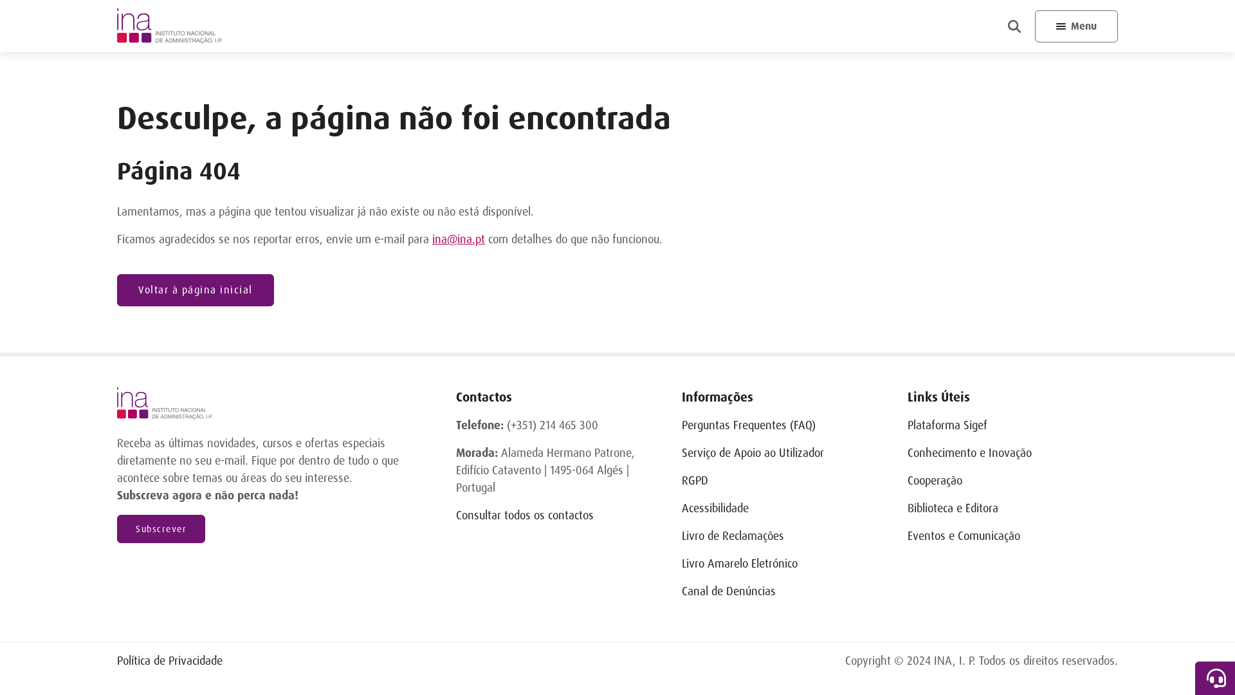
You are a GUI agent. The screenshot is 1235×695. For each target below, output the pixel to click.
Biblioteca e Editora (953, 508)
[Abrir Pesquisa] (1014, 26)
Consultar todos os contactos (525, 515)
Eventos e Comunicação (964, 536)
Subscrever (161, 529)
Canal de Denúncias (729, 591)
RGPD (695, 480)
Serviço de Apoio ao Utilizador (753, 453)
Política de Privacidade (170, 661)
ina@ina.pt (458, 239)
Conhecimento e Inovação (970, 453)
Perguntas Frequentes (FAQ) (749, 425)
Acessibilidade (715, 508)
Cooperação (935, 480)
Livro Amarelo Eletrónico (740, 563)
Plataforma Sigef (947, 425)
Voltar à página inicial (195, 290)
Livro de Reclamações (733, 536)
